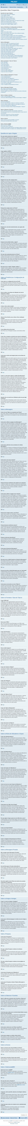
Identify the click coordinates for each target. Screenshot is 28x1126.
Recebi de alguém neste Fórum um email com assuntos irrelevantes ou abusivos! (13, 92)
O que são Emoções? (5, 64)
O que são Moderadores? (5, 77)
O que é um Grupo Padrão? (6, 83)
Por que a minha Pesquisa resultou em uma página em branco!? (13, 104)
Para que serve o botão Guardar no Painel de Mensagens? (12, 55)
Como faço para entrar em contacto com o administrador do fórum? (13, 128)
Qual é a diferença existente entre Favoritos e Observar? (11, 110)
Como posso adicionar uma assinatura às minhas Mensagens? (13, 45)
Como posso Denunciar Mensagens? (8, 54)
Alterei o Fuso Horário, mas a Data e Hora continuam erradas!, (12, 33)
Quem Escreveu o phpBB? (6, 125)
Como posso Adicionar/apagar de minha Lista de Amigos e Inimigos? (13, 97)
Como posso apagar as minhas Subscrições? (9, 115)
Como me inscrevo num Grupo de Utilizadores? (10, 79)
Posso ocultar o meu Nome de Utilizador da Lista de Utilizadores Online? (13, 30)
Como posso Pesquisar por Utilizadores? (8, 105)
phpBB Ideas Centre (20, 1084)
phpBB (11, 1120)
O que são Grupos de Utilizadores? (7, 78)
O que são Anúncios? (5, 68)
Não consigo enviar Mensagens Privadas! (9, 88)
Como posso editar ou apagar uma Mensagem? (10, 44)
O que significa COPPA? (5, 15)
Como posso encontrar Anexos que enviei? (9, 120)
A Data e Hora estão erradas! (6, 31)
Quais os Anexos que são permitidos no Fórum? (10, 119)
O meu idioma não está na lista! (7, 34)
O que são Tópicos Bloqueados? (7, 70)
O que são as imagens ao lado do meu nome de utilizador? (12, 35)
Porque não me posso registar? (7, 16)
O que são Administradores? (6, 75)
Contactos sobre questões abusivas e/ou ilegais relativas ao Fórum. (13, 127)
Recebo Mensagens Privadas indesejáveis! (9, 89)
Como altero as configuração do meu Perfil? (9, 28)
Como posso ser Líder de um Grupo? (8, 80)
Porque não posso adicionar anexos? (8, 51)
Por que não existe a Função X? (7, 126)
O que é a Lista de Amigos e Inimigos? (8, 96)
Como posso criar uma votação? (7, 47)
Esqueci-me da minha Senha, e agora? (8, 21)
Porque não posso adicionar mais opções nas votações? (11, 48)
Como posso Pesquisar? (5, 101)
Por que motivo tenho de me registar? (8, 14)
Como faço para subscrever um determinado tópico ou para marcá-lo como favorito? (14, 112)
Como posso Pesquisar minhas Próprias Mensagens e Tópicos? (13, 106)
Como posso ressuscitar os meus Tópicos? (9, 57)
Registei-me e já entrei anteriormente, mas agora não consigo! (12, 20)
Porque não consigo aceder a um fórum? (8, 50)
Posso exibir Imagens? (5, 65)
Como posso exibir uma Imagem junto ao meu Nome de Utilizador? (13, 36)
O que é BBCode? (4, 62)
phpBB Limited (11, 1072)
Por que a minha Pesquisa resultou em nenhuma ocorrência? (12, 102)
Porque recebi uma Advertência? (7, 53)
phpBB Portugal (17, 1122)
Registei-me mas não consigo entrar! (8, 18)
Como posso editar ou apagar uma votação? (9, 49)
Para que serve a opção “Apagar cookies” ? (9, 24)
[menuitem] (4, 5)
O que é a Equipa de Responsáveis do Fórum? (10, 84)
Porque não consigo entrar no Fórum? (8, 19)
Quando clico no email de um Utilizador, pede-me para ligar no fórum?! (14, 39)
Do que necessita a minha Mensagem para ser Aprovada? (12, 56)
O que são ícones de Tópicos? (6, 71)
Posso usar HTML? (4, 63)
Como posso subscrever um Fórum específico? (10, 114)
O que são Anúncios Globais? (6, 66)
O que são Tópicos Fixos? (6, 69)
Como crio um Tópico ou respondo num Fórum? (10, 43)
